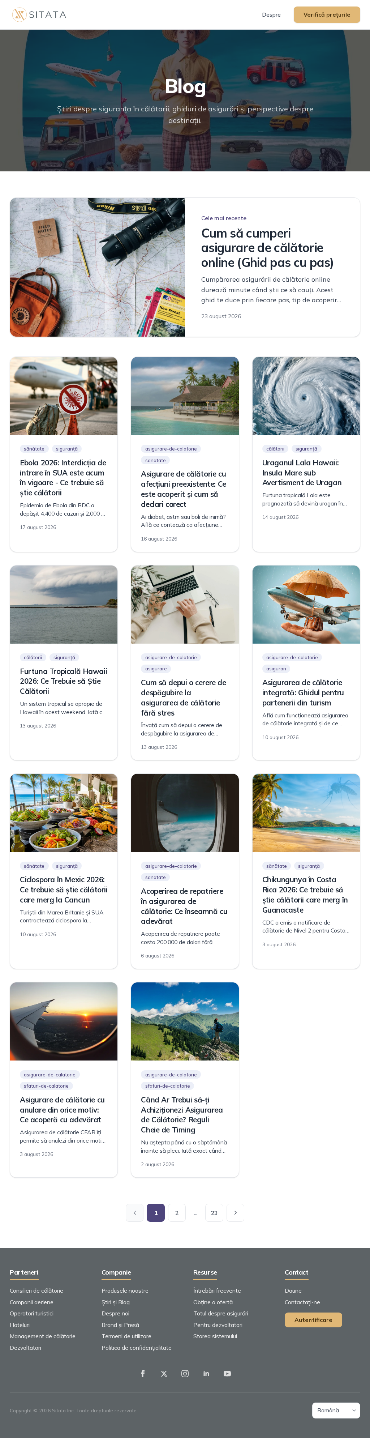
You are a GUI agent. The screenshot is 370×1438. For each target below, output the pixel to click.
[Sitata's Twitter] (164, 1374)
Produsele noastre (125, 1290)
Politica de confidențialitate (137, 1347)
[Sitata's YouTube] (227, 1374)
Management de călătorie (43, 1336)
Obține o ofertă (213, 1302)
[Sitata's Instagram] (185, 1374)
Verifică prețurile (327, 14)
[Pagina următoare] (236, 1213)
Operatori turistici (31, 1313)
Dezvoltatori (25, 1347)
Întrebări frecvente (217, 1290)
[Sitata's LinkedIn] (206, 1374)
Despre (271, 14)
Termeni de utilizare (126, 1336)
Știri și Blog (116, 1302)
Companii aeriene (31, 1302)
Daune (293, 1290)
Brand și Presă (120, 1324)
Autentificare (313, 1319)
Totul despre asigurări (220, 1313)
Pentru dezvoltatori (217, 1324)
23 (214, 1212)
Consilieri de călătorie (36, 1290)
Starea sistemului (215, 1336)
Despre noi (115, 1313)
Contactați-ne (302, 1302)
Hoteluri (20, 1324)
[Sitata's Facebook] (143, 1374)
